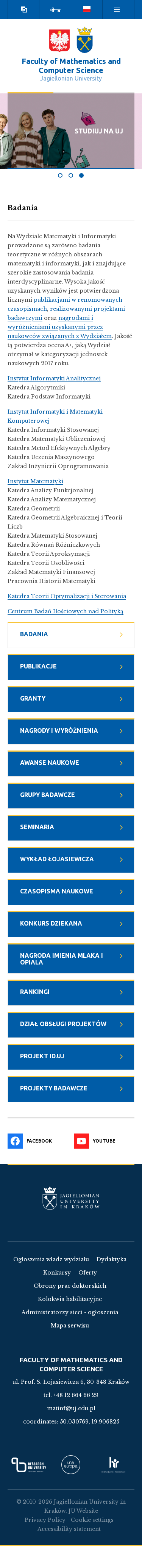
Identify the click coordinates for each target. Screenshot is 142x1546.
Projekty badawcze (53, 1088)
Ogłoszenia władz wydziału (51, 1259)
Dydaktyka (111, 1259)
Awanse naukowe (49, 762)
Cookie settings (92, 1520)
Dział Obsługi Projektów (63, 1023)
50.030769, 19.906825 (89, 1421)
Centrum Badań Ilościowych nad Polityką (65, 611)
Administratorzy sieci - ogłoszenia (70, 1312)
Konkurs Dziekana (51, 923)
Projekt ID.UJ (42, 1056)
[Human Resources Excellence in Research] (113, 1464)
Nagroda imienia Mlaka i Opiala (61, 959)
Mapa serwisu (70, 1325)
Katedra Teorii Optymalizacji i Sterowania (67, 596)
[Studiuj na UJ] (81, 175)
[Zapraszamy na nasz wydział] (71, 175)
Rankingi (35, 991)
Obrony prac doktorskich (70, 1285)
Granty (32, 698)
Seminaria (37, 826)
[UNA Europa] (71, 1464)
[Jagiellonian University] (84, 39)
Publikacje (38, 666)
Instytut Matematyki (35, 481)
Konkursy (57, 1272)
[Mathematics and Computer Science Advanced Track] (60, 175)
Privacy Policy (45, 1520)
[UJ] (71, 1205)
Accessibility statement (69, 1529)
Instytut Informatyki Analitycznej (54, 378)
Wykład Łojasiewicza (57, 859)
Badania (34, 634)
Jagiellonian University (71, 78)
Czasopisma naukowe (56, 891)
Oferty (87, 1272)
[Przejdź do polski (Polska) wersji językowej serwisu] (87, 9)
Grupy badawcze (47, 794)
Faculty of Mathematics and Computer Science (71, 65)
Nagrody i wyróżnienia (59, 730)
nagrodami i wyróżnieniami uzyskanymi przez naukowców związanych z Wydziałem (60, 327)
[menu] (116, 9)
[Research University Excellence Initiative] (28, 1464)
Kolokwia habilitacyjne (70, 1299)
